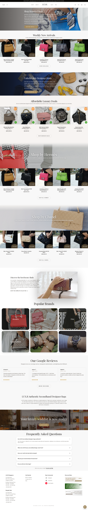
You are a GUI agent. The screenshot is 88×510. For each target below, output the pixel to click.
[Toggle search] (85, 4)
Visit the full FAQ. (49, 468)
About (37, 4)
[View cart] (82, 4)
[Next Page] (85, 51)
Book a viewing (28, 477)
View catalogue (44, 66)
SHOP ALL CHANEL (44, 260)
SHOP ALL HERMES (44, 197)
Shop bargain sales (44, 135)
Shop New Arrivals (30, 26)
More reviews (44, 386)
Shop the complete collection (18, 290)
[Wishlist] (78, 4)
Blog (52, 4)
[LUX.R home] (45, 4)
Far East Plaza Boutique (50, 0)
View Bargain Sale (30, 91)
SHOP (32, 4)
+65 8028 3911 (32, 0)
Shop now (44, 424)
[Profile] (75, 4)
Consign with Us (28, 479)
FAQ (56, 4)
